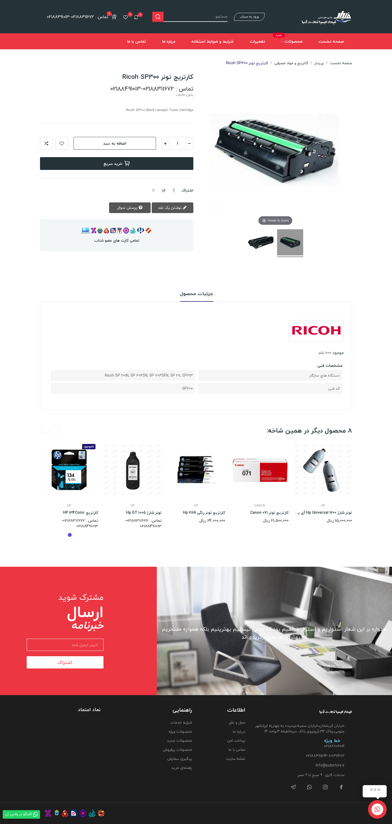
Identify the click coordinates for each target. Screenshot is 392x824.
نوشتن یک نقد (170, 207)
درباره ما (239, 731)
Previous (55, 429)
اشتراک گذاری (174, 190)
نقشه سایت (235, 758)
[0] (136, 17)
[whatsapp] (309, 787)
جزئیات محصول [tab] (196, 294)
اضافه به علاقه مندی (61, 143)
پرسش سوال (127, 207)
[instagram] (325, 787)
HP (69, 505)
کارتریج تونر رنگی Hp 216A (204, 512)
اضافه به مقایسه (46, 143)
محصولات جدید (179, 740)
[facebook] (341, 787)
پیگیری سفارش (179, 758)
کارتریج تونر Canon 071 (269, 512)
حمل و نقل (237, 722)
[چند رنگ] (70, 535)
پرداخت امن (236, 740)
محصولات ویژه (180, 731)
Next (44, 429)
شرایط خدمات (181, 722)
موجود (338, 352)
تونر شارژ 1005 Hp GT (144, 512)
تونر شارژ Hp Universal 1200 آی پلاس (323, 512)
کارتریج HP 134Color (80, 512)
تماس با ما (236, 749)
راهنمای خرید (181, 767)
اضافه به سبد (114, 143)
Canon (259, 505)
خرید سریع (112, 163)
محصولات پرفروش (177, 749)
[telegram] (293, 787)
